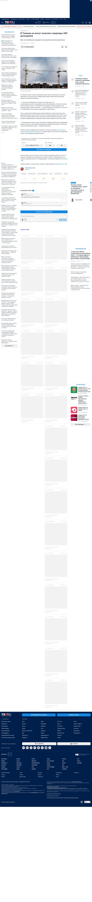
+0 (61, 199)
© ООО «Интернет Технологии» (8, 611)
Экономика (76, 540)
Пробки (46, 22)
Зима (42, 531)
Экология (76, 537)
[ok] (31, 557)
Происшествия (61, 537)
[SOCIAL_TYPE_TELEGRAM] (61, 145)
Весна (23, 535)
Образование (44, 547)
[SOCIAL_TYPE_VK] (50, 145)
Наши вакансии (5, 540)
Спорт (75, 531)
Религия (59, 544)
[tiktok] (49, 557)
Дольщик (66, 173)
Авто (23, 531)
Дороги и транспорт (27, 540)
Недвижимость (5, 19)
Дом (51, 173)
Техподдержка (5, 542)
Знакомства (21, 19)
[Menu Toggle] (2, 23)
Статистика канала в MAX (8, 547)
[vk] (27, 557)
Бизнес (24, 533)
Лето (42, 537)
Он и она (59, 531)
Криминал (43, 533)
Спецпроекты (77, 542)
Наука (42, 542)
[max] (38, 557)
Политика (59, 535)
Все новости (9, 32)
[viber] (34, 557)
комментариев (29, 47)
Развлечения (60, 542)
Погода (28, 19)
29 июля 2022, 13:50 (24, 43)
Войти (25, 220)
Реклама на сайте (5, 531)
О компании (4, 535)
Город (23, 537)
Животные (25, 544)
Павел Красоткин (30, 168)
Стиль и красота (78, 533)
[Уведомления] (86, 23)
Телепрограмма (35, 19)
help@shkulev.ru (4, 603)
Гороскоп (47, 19)
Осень (58, 533)
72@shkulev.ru (17, 601)
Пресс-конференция (42, 173)
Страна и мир (77, 535)
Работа (59, 540)
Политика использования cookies (54, 603)
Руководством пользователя (53, 596)
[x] (42, 557)
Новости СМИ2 (24, 229)
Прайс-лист (4, 533)
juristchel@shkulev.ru (34, 602)
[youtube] (46, 557)
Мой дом (43, 540)
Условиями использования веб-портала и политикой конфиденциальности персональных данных (67, 598)
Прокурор (24, 173)
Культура (43, 535)
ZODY (65, 19)
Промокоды (14, 19)
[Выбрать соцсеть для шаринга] (66, 46)
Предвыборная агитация (7, 544)
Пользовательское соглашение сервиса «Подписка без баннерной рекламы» (62, 607)
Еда (23, 542)
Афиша (42, 19)
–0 (65, 199)
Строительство (58, 173)
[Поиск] (83, 23)
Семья (59, 547)
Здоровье (24, 547)
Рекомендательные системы (53, 605)
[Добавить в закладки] (62, 46)
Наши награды (5, 537)
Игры (61, 19)
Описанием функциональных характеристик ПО (56, 597)
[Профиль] (89, 23)
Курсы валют (55, 19)
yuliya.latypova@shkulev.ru (76, 591)
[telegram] (23, 557)
